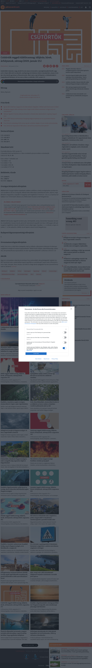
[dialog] (47, 334)
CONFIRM (36, 353)
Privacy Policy (55, 358)
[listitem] (46, 329)
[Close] (71, 309)
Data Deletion (38, 358)
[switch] (64, 332)
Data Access (46, 358)
